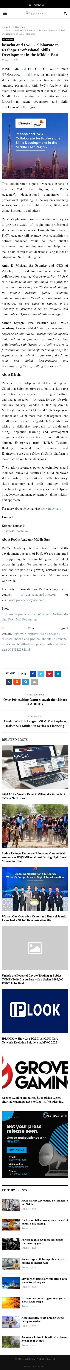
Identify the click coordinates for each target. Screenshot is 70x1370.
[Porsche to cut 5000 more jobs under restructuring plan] (11, 1244)
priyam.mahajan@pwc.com (38, 594)
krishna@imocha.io (15, 531)
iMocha (33, 74)
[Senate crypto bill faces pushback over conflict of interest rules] (11, 1263)
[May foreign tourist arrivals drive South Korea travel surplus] (11, 1283)
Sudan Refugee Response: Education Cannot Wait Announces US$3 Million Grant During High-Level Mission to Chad (34, 857)
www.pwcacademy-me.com (26, 600)
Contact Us (39, 4)
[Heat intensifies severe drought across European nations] (11, 1322)
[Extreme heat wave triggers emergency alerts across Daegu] (11, 1302)
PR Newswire (8, 39)
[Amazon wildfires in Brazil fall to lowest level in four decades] (11, 1342)
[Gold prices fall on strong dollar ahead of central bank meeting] (11, 1224)
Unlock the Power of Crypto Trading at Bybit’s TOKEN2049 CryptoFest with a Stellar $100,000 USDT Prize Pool (32, 979)
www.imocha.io (51, 508)
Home (28, 4)
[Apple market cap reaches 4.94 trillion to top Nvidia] (11, 1205)
